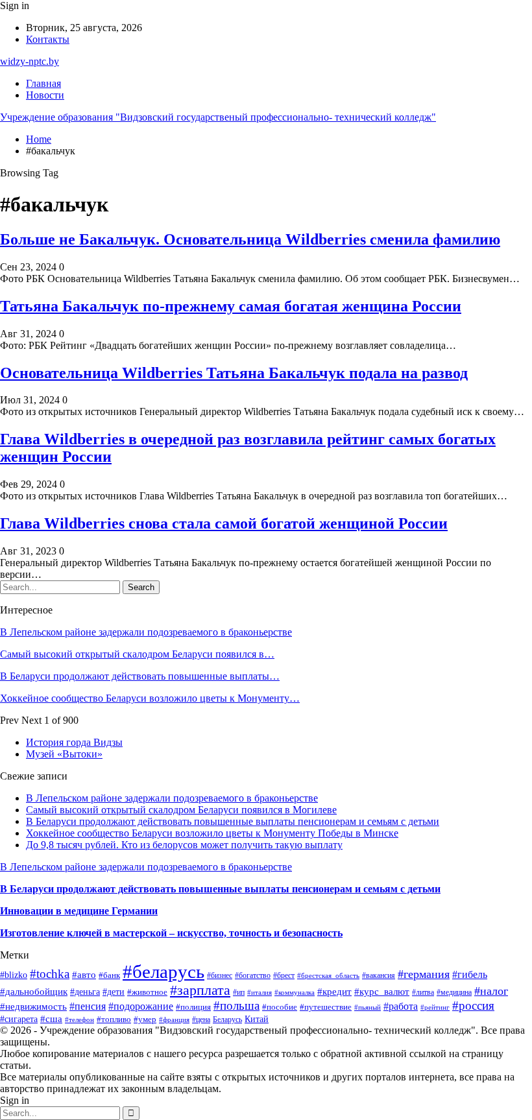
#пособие (279, 1007)
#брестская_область (328, 975)
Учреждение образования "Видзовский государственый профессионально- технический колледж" (218, 117)
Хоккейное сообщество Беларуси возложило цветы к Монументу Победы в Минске (212, 833)
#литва (423, 992)
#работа (400, 1006)
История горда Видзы (74, 742)
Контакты (47, 39)
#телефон (79, 1019)
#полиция (193, 1007)
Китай (257, 1019)
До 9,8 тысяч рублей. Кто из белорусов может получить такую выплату (184, 844)
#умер (145, 1019)
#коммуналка (294, 992)
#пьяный (367, 1007)
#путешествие (326, 1007)
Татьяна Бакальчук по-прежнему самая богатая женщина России (230, 306)
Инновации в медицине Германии (79, 910)
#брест (284, 975)
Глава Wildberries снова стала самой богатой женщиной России (224, 523)
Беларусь (227, 1020)
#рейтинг (435, 1007)
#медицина (454, 992)
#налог (491, 990)
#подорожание (140, 1006)
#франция (174, 1019)
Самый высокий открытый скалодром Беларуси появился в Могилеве (181, 809)
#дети (114, 992)
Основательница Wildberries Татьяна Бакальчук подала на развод (234, 372)
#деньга (85, 992)
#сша (51, 1019)
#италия (259, 992)
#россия (473, 1005)
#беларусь (163, 971)
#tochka (49, 974)
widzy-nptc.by (29, 61)
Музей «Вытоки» (64, 753)
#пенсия (87, 1006)
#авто (84, 974)
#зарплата (200, 990)
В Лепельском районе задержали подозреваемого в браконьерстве (146, 631)
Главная (43, 83)
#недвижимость (33, 1006)
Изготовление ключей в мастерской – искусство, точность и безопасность (171, 932)
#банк (109, 975)
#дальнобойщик (33, 991)
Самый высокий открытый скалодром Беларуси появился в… (137, 654)
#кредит (334, 991)
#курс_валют (381, 991)
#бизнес (219, 975)
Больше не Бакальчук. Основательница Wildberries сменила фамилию (250, 239)
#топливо (114, 1019)
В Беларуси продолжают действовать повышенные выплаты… (140, 676)
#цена (201, 1019)
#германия (424, 974)
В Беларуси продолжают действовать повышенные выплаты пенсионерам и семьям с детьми (232, 821)
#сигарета (19, 1019)
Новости (45, 95)
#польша (236, 1005)
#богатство (253, 975)
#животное (147, 992)
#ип (239, 992)
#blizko (13, 975)
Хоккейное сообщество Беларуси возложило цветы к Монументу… (150, 698)
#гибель (469, 974)
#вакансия (378, 975)
